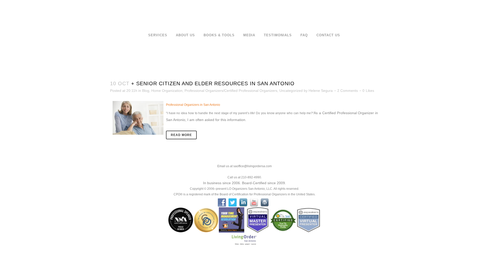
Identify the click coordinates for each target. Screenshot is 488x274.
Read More (181, 135)
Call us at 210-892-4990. (244, 177)
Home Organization (166, 91)
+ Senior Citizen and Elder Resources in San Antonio (213, 83)
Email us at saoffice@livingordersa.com (244, 166)
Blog (145, 91)
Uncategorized (291, 91)
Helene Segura (321, 91)
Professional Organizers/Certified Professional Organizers (231, 91)
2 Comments (347, 91)
